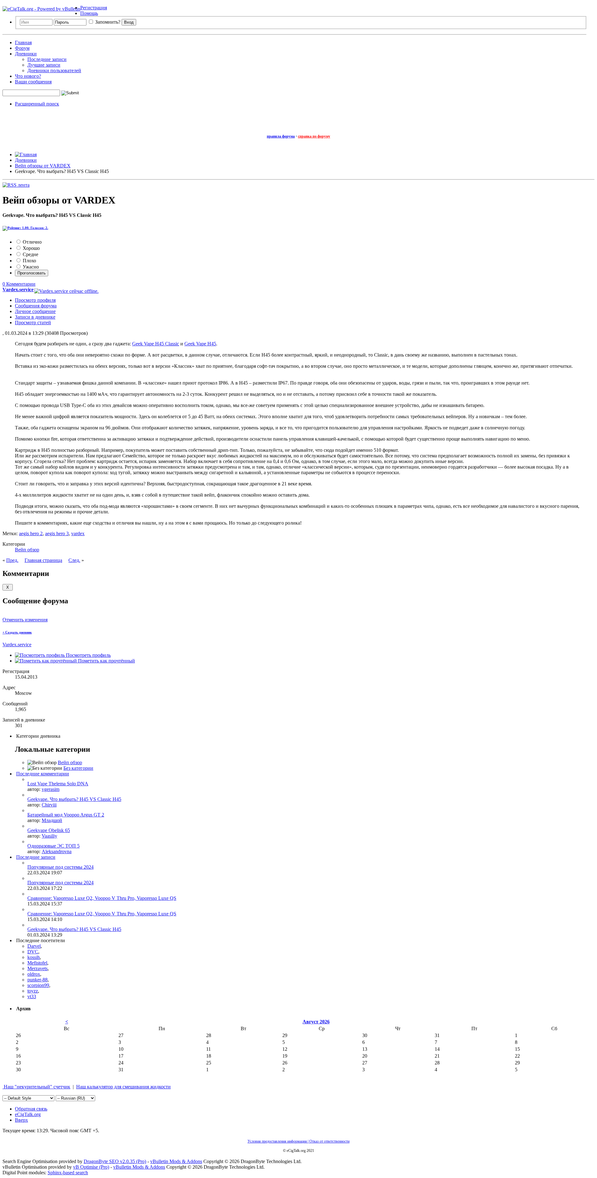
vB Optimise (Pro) (91, 1167)
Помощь (89, 13)
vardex (78, 533)
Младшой (52, 820)
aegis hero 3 (57, 533)
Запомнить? (107, 22)
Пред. (12, 560)
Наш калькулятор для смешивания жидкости (123, 1086)
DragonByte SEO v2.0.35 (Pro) (115, 1161)
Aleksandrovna (57, 851)
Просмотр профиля (35, 300)
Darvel (34, 946)
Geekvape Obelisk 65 (48, 830)
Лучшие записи (43, 65)
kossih (33, 957)
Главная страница (43, 560)
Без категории (78, 768)
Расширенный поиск (37, 103)
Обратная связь (31, 1108)
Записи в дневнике (35, 317)
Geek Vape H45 (200, 343)
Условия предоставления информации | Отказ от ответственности (298, 1141)
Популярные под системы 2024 (60, 867)
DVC (32, 951)
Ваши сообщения (33, 81)
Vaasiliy (49, 836)
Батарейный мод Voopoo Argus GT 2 (65, 814)
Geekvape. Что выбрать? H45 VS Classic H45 (74, 799)
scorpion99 (38, 985)
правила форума (281, 136)
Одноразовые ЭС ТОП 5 (53, 845)
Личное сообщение (35, 311)
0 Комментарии (18, 284)
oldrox (33, 974)
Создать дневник (17, 632)
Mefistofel (37, 962)
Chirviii (49, 804)
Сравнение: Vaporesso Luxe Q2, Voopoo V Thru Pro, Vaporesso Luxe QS (101, 898)
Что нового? (28, 76)
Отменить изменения (25, 619)
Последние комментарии (42, 773)
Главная (23, 42)
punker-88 (37, 979)
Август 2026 (316, 1021)
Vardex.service (16, 644)
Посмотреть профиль (88, 655)
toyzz (32, 990)
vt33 (31, 996)
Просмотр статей (33, 322)
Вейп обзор (27, 549)
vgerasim (50, 789)
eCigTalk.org (28, 1114)
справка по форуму (314, 136)
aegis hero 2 (31, 533)
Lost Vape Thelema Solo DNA (57, 783)
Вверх (21, 1120)
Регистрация (93, 7)
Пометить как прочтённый (106, 660)
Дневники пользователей (54, 70)
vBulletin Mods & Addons (176, 1161)
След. (74, 560)
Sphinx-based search (68, 1172)
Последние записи (47, 59)
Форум (22, 48)
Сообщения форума (36, 305)
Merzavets (37, 968)
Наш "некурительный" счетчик (36, 1086)
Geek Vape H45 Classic (155, 343)
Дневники (26, 53)
